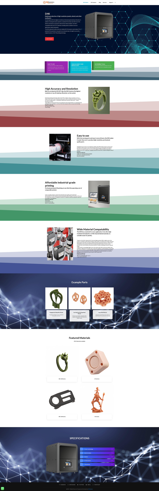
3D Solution (90, 489)
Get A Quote (49, 38)
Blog (100, 2)
